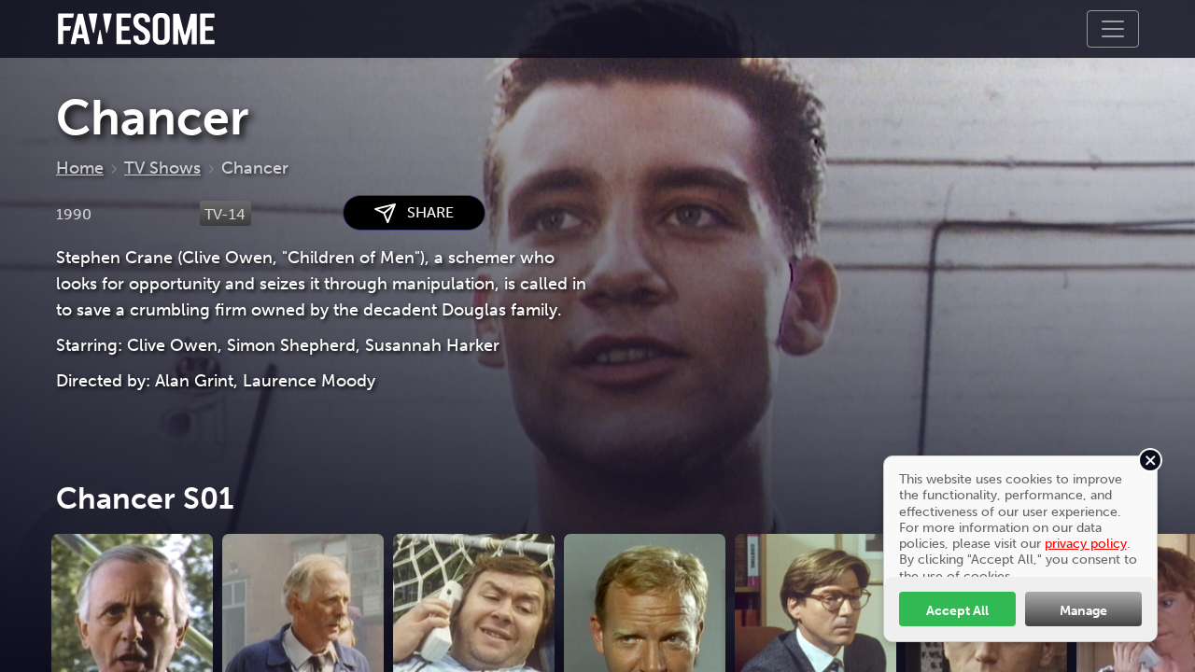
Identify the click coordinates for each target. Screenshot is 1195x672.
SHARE (425, 212)
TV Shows (162, 168)
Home (80, 168)
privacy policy (1086, 543)
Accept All (957, 610)
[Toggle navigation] (1113, 29)
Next (1176, 638)
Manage (1083, 610)
